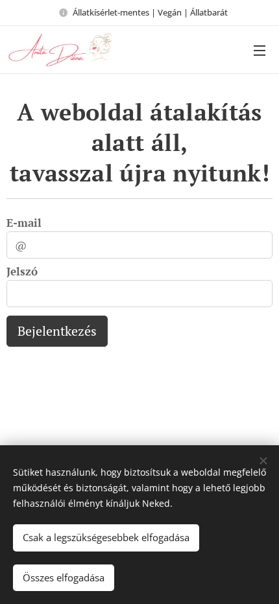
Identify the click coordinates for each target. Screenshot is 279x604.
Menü (260, 50)
